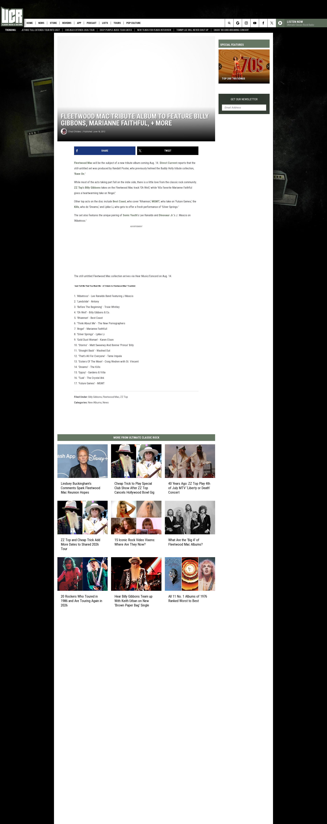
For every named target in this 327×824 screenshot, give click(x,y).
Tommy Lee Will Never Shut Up (192, 30)
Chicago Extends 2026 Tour (80, 30)
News (41, 23)
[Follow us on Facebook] (263, 23)
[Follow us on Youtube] (255, 23)
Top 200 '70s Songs (233, 78)
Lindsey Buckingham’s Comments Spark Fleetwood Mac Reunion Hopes (80, 487)
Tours (117, 23)
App (79, 23)
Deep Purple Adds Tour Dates (116, 30)
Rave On (79, 173)
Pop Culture (133, 23)
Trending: (10, 30)
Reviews (66, 23)
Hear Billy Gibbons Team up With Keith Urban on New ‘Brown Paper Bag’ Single (133, 600)
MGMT (156, 201)
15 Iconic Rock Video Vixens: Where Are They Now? (134, 542)
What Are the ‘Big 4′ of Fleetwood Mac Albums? (185, 542)
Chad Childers (74, 131)
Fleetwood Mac (83, 163)
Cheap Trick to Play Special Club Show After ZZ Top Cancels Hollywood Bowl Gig (134, 487)
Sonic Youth (130, 215)
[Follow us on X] (272, 23)
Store (53, 23)
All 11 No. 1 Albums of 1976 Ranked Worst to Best (187, 598)
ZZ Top (78, 187)
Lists (105, 23)
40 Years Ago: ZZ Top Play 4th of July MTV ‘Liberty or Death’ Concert (189, 487)
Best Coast (119, 201)
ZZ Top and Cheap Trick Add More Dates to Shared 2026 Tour (80, 544)
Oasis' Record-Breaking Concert (231, 30)
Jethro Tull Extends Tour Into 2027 (40, 30)
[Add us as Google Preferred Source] (237, 23)
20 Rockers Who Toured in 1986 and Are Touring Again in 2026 (81, 600)
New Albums (95, 402)
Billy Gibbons (92, 187)
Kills (76, 207)
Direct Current (168, 163)
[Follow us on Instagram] (246, 23)
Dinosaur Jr (166, 215)
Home (30, 23)
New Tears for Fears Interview (154, 30)
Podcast (91, 23)
